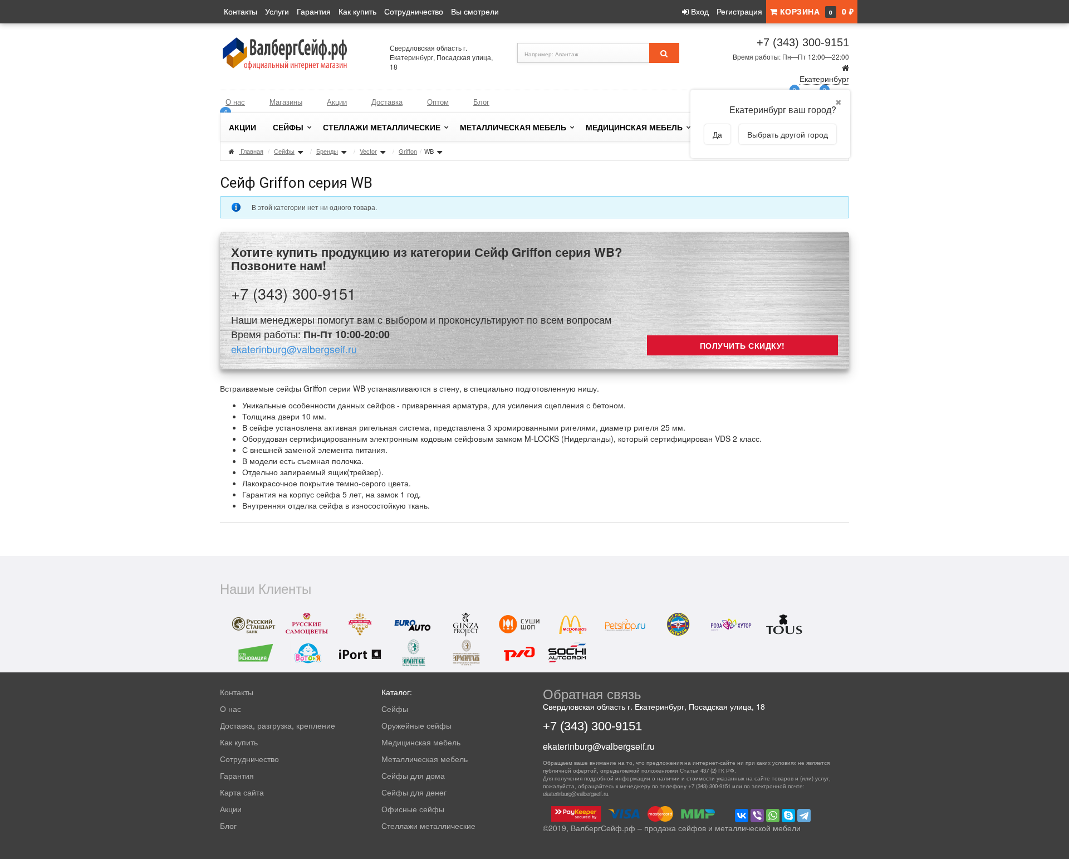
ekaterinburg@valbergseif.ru (294, 348)
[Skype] (788, 815)
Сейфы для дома (413, 775)
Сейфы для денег (414, 792)
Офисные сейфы (412, 808)
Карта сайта (242, 792)
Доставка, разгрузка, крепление (277, 725)
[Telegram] (804, 815)
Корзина (815, 11)
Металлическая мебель (513, 127)
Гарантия (314, 11)
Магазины (285, 101)
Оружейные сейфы (416, 725)
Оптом (438, 101)
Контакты (240, 11)
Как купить (357, 11)
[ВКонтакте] (741, 815)
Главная (252, 151)
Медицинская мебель (634, 127)
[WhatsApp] (772, 815)
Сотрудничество (413, 11)
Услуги (277, 11)
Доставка (387, 101)
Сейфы (288, 127)
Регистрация (739, 11)
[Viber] (757, 815)
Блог (481, 101)
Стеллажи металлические (381, 127)
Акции (337, 101)
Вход (699, 11)
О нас (235, 101)
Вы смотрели (475, 11)
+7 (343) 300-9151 (803, 42)
